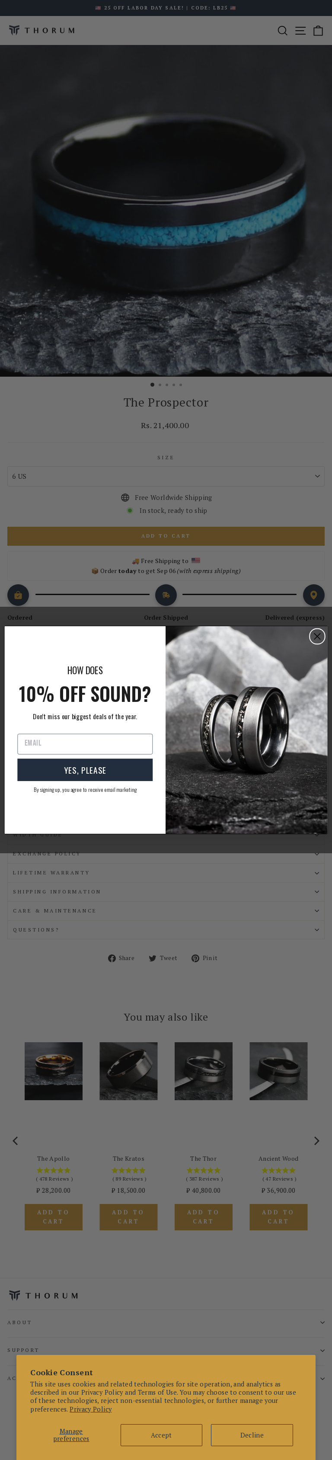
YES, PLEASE (85, 769)
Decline (252, 1435)
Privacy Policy (91, 1409)
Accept (161, 1435)
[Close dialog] (317, 636)
